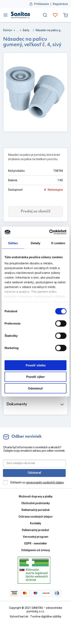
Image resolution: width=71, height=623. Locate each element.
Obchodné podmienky (35, 503)
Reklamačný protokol (35, 530)
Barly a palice (27, 30)
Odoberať (34, 473)
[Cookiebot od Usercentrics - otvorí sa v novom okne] (50, 232)
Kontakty (35, 523)
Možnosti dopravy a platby (35, 496)
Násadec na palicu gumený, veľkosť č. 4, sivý (50, 30)
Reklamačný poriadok (35, 509)
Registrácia (60, 4)
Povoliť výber (35, 376)
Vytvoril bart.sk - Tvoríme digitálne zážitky (35, 616)
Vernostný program (35, 536)
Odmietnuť (35, 388)
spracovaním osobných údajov (45, 482)
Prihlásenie (41, 4)
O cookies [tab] (58, 243)
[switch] (60, 323)
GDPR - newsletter (35, 543)
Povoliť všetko (36, 365)
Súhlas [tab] (13, 243)
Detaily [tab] (35, 243)
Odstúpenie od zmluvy (35, 550)
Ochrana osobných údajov (35, 516)
